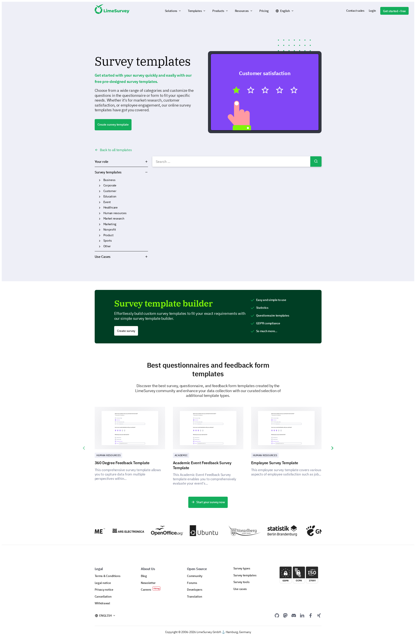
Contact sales (355, 11)
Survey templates (108, 172)
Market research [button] (99, 219)
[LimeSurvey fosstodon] (285, 615)
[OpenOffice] (160, 530)
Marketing (109, 224)
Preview (266, 92)
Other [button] (99, 246)
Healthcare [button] (99, 208)
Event (107, 202)
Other (107, 246)
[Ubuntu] (199, 530)
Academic (181, 455)
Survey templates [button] (135, 172)
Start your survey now (210, 502)
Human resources (115, 213)
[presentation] (84, 448)
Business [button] (99, 180)
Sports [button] (99, 241)
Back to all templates (115, 150)
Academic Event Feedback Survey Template (202, 465)
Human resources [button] (99, 213)
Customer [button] (99, 191)
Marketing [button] (99, 224)
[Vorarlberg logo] (238, 530)
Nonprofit (109, 229)
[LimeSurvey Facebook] (310, 615)
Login (372, 11)
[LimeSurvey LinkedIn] (302, 615)
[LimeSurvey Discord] (293, 615)
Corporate (110, 185)
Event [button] (99, 202)
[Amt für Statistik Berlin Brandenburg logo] (277, 530)
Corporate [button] (99, 186)
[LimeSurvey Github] (277, 615)
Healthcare (110, 207)
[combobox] (236, 161)
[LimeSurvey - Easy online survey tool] (112, 11)
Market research (113, 218)
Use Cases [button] (103, 256)
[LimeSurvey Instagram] (319, 615)
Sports (107, 240)
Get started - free (394, 11)
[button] (173, 11)
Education (110, 196)
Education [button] (99, 197)
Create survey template (113, 124)
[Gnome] (315, 530)
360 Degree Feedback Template (122, 462)
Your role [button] (102, 161)
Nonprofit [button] (99, 230)
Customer (109, 191)
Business (109, 180)
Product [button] (99, 235)
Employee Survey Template (274, 462)
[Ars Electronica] (121, 530)
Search (316, 161)
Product (108, 235)
